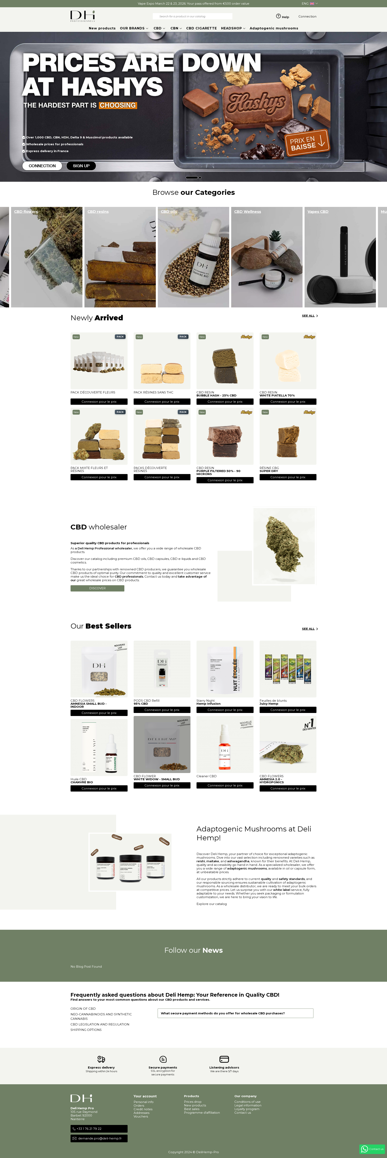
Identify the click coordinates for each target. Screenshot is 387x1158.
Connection (42, 165)
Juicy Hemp (269, 704)
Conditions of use (247, 1102)
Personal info (144, 1102)
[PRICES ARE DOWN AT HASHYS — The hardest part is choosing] (193, 107)
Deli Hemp (219, 854)
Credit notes (143, 1109)
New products (195, 1105)
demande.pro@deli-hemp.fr (100, 1138)
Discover (97, 588)
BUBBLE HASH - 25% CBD (216, 395)
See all (310, 315)
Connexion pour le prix (99, 402)
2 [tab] (200, 177)
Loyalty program (246, 1109)
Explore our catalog (212, 904)
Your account (145, 1096)
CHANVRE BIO (82, 782)
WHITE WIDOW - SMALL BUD (157, 779)
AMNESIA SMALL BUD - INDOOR (89, 705)
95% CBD (141, 704)
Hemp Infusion (209, 704)
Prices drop (193, 1102)
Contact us (242, 1112)
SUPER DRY (269, 471)
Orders (139, 1105)
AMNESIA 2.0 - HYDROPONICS (272, 780)
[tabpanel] (193, 107)
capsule (300, 868)
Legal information (247, 1105)
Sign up (81, 165)
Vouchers (141, 1116)
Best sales (191, 1109)
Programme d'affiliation (202, 1112)
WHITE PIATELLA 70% (277, 395)
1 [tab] (192, 177)
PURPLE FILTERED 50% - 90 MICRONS (218, 472)
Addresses (141, 1113)
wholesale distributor (240, 886)
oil (287, 868)
